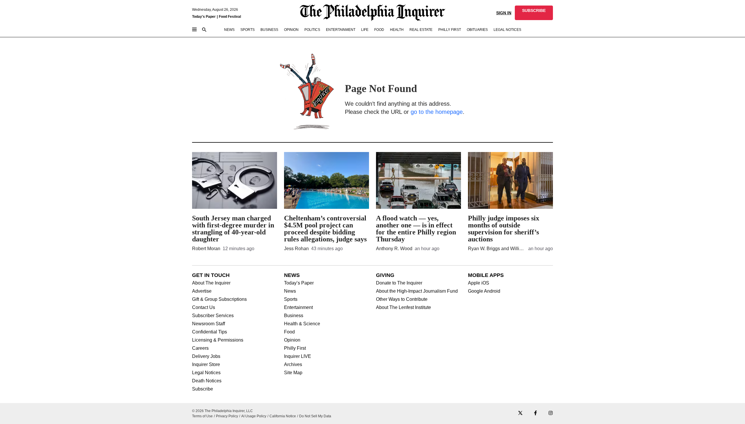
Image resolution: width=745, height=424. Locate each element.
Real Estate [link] (420, 30)
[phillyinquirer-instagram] (550, 413)
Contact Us (203, 307)
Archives (293, 364)
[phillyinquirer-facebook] (535, 413)
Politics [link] (312, 30)
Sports (290, 299)
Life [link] (364, 30)
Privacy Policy (227, 416)
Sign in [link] (503, 12)
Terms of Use (202, 416)
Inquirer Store (206, 364)
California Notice (282, 416)
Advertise (202, 291)
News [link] (229, 30)
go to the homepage (437, 112)
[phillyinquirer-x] (520, 413)
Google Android (484, 291)
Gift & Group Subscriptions (219, 299)
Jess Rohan (296, 248)
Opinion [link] (291, 30)
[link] (534, 13)
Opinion (292, 340)
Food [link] (379, 30)
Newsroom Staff (208, 323)
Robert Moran (206, 248)
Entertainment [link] (340, 30)
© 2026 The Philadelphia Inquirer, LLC (222, 411)
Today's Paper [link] (204, 17)
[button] (534, 13)
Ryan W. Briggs (484, 248)
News (290, 291)
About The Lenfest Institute (403, 307)
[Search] (204, 30)
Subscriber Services (213, 315)
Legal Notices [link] (507, 30)
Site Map (293, 372)
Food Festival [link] (230, 17)
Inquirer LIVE (297, 356)
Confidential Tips (209, 332)
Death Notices (206, 381)
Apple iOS (478, 283)
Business (293, 315)
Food (289, 332)
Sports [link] (247, 30)
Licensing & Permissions (217, 340)
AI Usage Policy (253, 416)
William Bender (526, 248)
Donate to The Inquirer (399, 283)
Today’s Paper (299, 283)
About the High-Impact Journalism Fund (417, 291)
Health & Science (302, 323)
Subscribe (202, 389)
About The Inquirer (211, 283)
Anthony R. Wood (394, 248)
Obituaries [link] (477, 30)
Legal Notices (206, 372)
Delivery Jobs (206, 356)
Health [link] (397, 30)
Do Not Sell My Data (315, 416)
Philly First (295, 348)
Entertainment (298, 307)
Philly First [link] (449, 30)
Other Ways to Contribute (402, 299)
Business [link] (269, 30)
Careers (200, 348)
